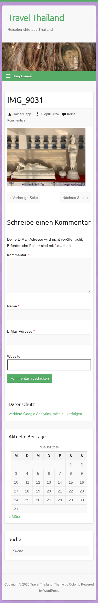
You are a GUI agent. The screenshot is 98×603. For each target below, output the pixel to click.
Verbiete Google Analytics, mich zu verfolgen (45, 414)
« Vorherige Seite (23, 198)
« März (14, 516)
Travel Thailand (36, 17)
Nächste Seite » (75, 198)
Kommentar (18, 255)
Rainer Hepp (22, 114)
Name (13, 306)
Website (13, 356)
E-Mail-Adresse (21, 331)
